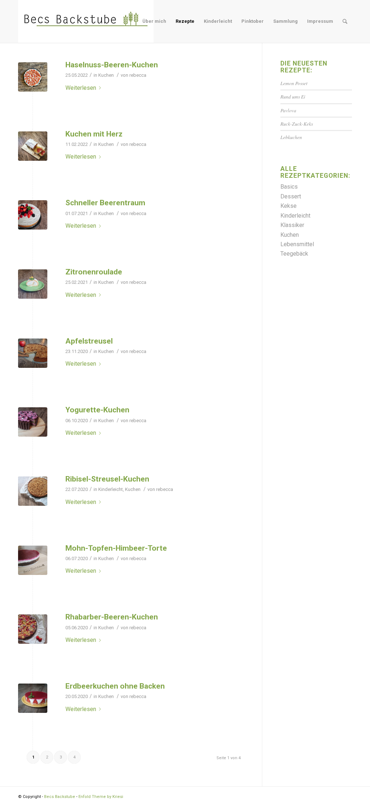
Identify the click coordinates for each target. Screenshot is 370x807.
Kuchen (106, 75)
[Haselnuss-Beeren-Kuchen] (32, 77)
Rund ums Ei (292, 96)
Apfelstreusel (89, 341)
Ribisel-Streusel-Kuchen (107, 479)
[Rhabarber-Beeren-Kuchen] (32, 629)
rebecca (137, 75)
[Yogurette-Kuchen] (32, 422)
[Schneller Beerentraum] (32, 215)
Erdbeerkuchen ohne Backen (115, 686)
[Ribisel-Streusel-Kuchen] (32, 491)
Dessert (290, 196)
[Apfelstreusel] (32, 353)
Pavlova (288, 110)
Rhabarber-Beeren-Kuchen (111, 617)
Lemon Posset (293, 83)
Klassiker (292, 225)
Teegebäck (294, 253)
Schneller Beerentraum (105, 202)
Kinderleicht (110, 489)
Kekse (288, 205)
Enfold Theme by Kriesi (100, 796)
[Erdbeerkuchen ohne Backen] (32, 698)
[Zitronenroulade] (32, 284)
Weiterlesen (80, 87)
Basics (289, 186)
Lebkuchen (291, 137)
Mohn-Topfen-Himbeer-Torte (116, 548)
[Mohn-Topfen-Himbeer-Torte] (32, 560)
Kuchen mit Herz (93, 134)
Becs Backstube (59, 796)
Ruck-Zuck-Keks (296, 123)
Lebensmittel (297, 244)
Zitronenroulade (93, 272)
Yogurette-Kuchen (97, 409)
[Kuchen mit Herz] (32, 146)
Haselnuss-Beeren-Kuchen (111, 64)
